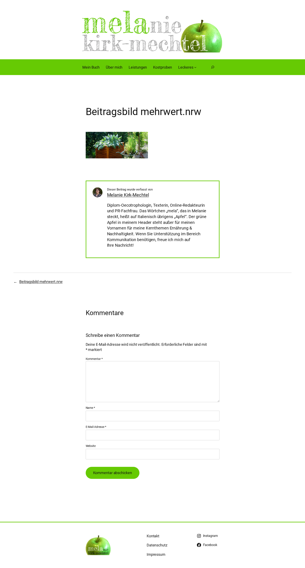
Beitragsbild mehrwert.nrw (41, 281)
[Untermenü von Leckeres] (195, 67)
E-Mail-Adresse (96, 426)
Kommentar (94, 358)
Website (91, 446)
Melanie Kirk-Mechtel (128, 195)
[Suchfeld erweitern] (213, 67)
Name (90, 407)
